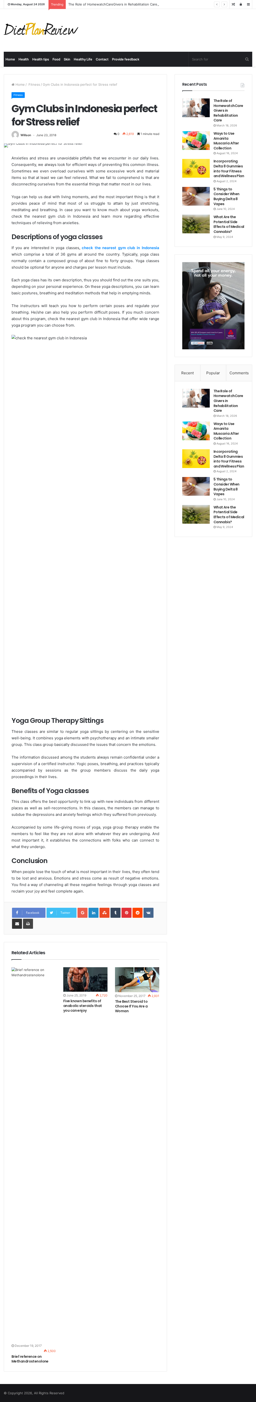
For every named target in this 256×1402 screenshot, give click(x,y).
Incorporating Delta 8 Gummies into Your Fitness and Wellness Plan (229, 168)
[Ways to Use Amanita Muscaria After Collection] (196, 140)
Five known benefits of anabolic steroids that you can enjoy (82, 1005)
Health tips (40, 59)
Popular (213, 373)
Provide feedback (125, 59)
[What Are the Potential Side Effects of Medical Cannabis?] (196, 224)
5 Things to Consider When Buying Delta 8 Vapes (227, 196)
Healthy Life (83, 59)
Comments (239, 373)
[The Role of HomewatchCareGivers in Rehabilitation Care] (196, 107)
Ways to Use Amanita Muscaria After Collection (226, 141)
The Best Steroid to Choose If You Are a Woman (131, 1006)
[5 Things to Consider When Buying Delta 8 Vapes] (196, 196)
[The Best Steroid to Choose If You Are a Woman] (137, 979)
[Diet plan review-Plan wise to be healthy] (43, 30)
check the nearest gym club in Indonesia (120, 247)
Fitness (34, 84)
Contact (102, 59)
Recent (187, 373)
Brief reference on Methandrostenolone (30, 1359)
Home (10, 59)
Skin (67, 59)
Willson (25, 135)
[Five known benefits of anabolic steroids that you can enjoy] (85, 979)
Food (56, 59)
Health (23, 59)
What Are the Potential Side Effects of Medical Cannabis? (229, 224)
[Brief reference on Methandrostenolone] (34, 1154)
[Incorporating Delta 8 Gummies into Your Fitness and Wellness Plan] (196, 168)
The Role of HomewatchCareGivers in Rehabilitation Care (112, 4)
